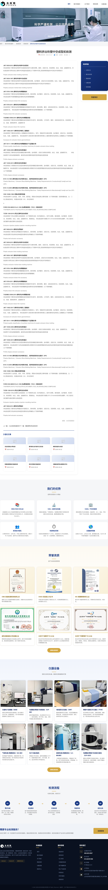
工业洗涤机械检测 (14, 426)
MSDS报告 (61, 876)
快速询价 (94, 97)
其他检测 (18, 43)
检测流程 (88, 87)
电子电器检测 (62, 865)
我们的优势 (89, 74)
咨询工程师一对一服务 (54, 36)
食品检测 (61, 851)
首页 (69, 4)
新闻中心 (39, 869)
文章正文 (88, 70)
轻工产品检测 (62, 869)
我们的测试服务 (9, 43)
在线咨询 (101, 831)
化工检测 (61, 858)
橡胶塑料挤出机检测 (31, 426)
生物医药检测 (62, 862)
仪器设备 (103, 4)
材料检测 (61, 855)
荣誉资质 (95, 4)
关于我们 (87, 4)
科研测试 (61, 872)
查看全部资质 (54, 650)
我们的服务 (77, 4)
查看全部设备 (54, 770)
